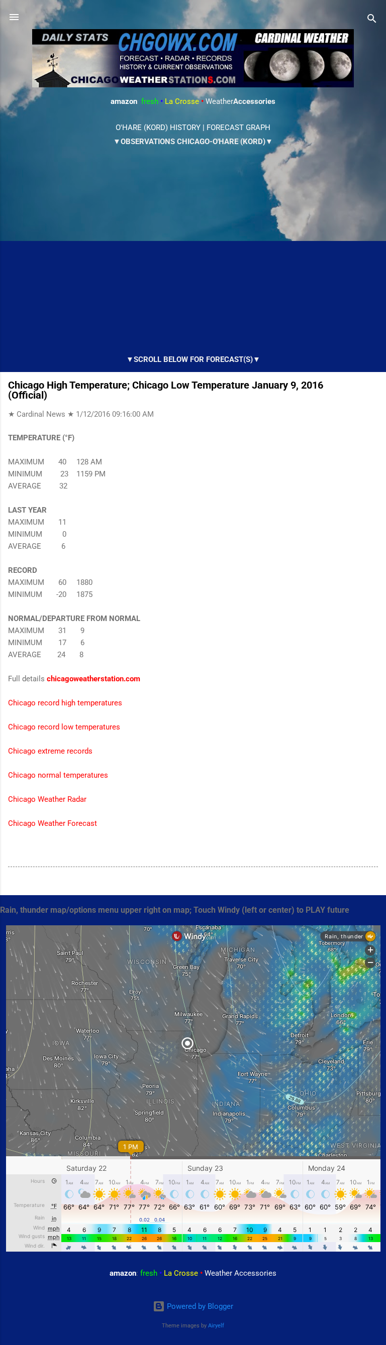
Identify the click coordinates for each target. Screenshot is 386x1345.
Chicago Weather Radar (47, 799)
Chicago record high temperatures (65, 702)
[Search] (372, 20)
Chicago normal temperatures (58, 775)
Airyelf (216, 1325)
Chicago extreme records (50, 751)
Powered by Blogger (199, 1306)
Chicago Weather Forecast (52, 823)
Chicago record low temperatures (64, 726)
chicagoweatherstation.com (93, 678)
